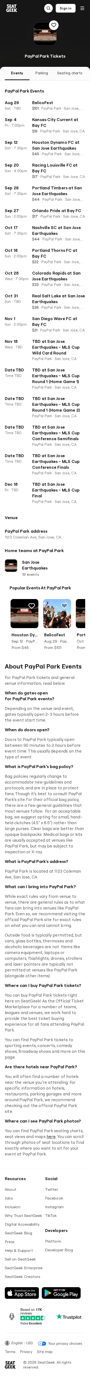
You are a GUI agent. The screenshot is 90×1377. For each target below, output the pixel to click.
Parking (42, 73)
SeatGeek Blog (18, 1233)
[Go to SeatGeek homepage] (12, 8)
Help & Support (19, 1250)
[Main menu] (82, 8)
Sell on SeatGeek (20, 1259)
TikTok (51, 1215)
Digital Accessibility (22, 1224)
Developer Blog (59, 1249)
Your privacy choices (65, 1343)
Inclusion (12, 1206)
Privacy (26, 1351)
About (10, 1189)
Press (9, 1241)
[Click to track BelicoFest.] (64, 606)
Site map (45, 1351)
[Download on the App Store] (22, 1293)
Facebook (54, 1198)
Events (17, 73)
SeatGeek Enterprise (23, 1267)
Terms (10, 1351)
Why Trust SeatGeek (23, 1215)
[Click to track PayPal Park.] (54, 25)
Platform (53, 1241)
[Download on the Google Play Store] (61, 1293)
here (51, 1136)
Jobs (9, 1198)
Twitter (51, 1189)
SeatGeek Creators (22, 1276)
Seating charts (69, 73)
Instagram (54, 1206)
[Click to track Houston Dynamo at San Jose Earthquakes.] (31, 606)
